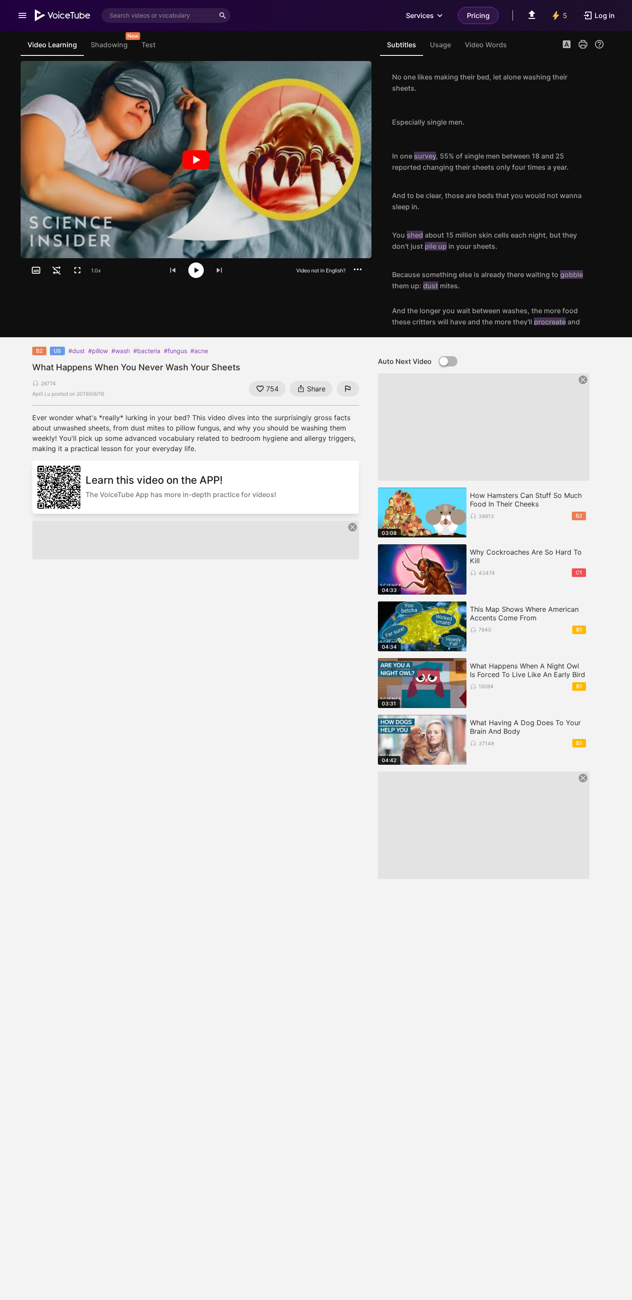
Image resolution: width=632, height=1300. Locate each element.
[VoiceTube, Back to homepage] (62, 15)
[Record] (595, 82)
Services (420, 15)
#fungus (175, 350)
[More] (357, 269)
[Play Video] (196, 159)
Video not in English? (321, 270)
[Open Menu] (22, 15)
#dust (76, 350)
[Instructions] (599, 44)
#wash (120, 350)
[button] (566, 45)
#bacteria (146, 350)
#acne (199, 350)
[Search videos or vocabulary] (222, 15)
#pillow (98, 350)
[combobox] (158, 15)
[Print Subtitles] (583, 44)
